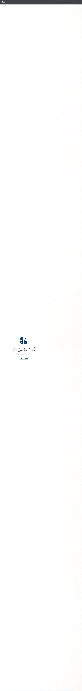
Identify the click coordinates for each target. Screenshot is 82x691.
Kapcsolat (76, 2)
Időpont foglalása (24, 358)
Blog (70, 2)
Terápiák (64, 2)
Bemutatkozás (54, 2)
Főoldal (45, 2)
